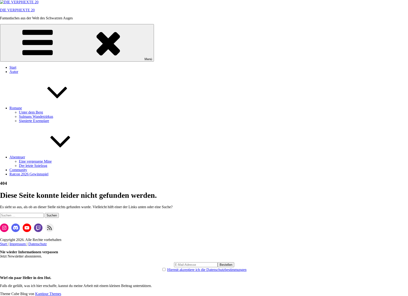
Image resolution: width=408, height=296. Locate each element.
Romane (15, 108)
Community (18, 170)
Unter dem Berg (31, 112)
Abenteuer (17, 157)
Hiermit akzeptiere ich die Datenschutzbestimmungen (206, 270)
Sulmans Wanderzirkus (36, 116)
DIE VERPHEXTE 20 (17, 10)
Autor (13, 72)
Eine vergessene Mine (35, 161)
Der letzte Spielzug (33, 166)
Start (12, 67)
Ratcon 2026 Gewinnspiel (28, 174)
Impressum (18, 244)
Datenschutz (37, 244)
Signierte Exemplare (34, 121)
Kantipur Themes (48, 294)
